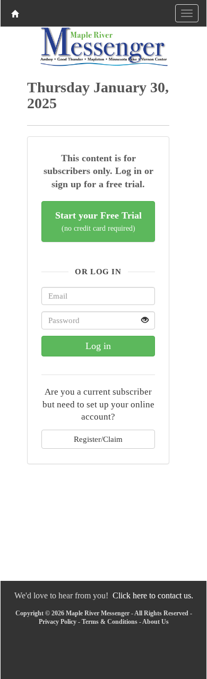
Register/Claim (98, 438)
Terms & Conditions (109, 621)
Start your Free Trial (98, 221)
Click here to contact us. (153, 595)
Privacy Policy (57, 621)
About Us (155, 621)
